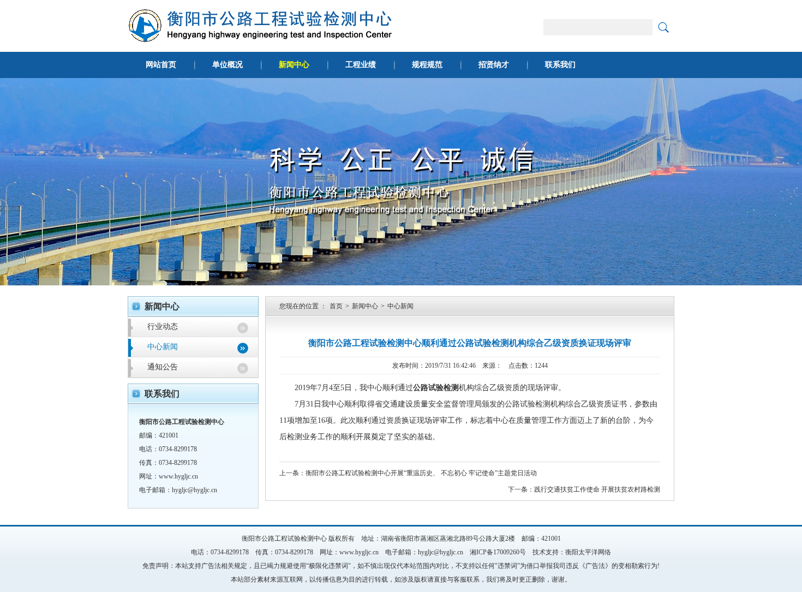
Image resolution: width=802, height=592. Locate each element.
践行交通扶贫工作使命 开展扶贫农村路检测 (597, 489)
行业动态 (162, 326)
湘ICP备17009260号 (498, 552)
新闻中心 (294, 65)
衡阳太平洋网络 (588, 552)
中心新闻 (162, 347)
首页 (336, 306)
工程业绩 (360, 65)
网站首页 (161, 65)
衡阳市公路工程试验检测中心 (284, 538)
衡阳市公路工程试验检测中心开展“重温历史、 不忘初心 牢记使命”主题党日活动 (421, 473)
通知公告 (162, 367)
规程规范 (427, 65)
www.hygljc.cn (178, 476)
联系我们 (560, 65)
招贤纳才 (493, 65)
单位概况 (227, 65)
